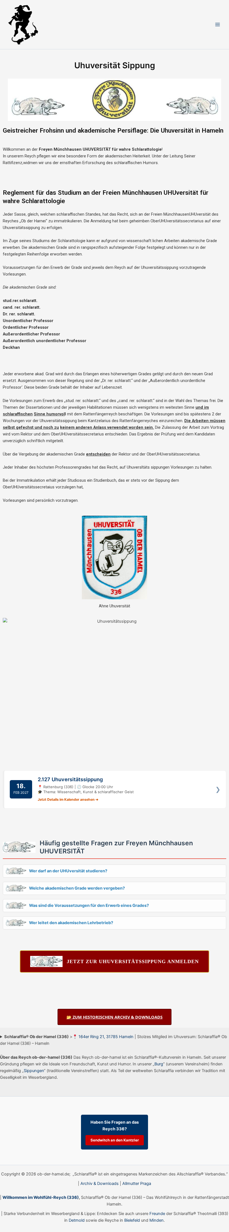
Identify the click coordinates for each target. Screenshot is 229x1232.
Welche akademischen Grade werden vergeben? (77, 888)
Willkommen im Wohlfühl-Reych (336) (41, 1197)
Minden (156, 1220)
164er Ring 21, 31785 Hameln (105, 1036)
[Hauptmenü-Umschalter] (217, 24)
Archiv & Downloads (99, 1183)
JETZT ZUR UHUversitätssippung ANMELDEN (133, 961)
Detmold (77, 1220)
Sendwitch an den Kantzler (114, 1140)
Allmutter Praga (136, 1183)
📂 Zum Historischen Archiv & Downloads (114, 1017)
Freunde (157, 1213)
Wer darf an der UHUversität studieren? (68, 870)
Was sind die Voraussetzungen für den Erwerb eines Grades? (89, 905)
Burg (158, 1064)
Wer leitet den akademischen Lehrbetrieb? (71, 922)
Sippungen (34, 1070)
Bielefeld (132, 1220)
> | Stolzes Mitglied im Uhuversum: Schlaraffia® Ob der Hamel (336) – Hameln (113, 1040)
